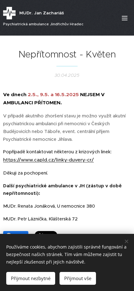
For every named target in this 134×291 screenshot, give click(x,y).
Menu (124, 18)
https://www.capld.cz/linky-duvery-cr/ (48, 160)
